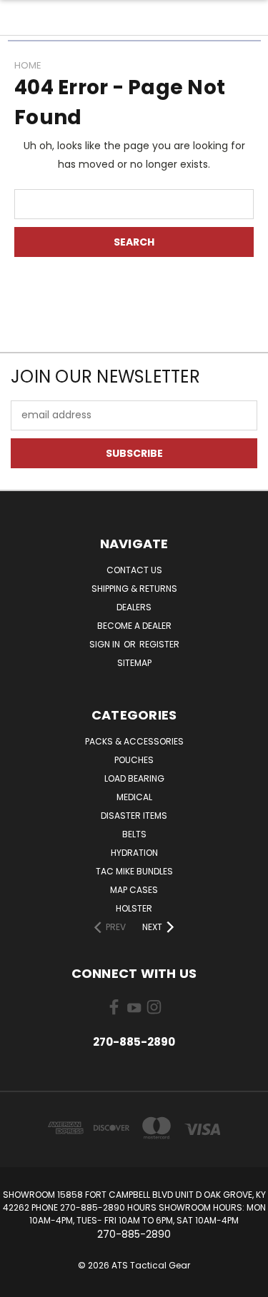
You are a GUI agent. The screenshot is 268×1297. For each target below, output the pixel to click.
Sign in (105, 644)
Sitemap (134, 663)
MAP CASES (134, 890)
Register (159, 644)
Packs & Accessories (134, 741)
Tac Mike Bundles (134, 871)
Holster (134, 908)
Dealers (134, 607)
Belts (134, 834)
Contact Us (134, 570)
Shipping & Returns (134, 588)
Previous (22, 1283)
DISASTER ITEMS (134, 815)
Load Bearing (134, 778)
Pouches (134, 760)
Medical (134, 797)
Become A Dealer (134, 626)
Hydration (134, 853)
